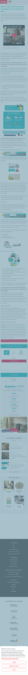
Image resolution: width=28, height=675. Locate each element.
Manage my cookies (14, 666)
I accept (14, 662)
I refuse (14, 670)
